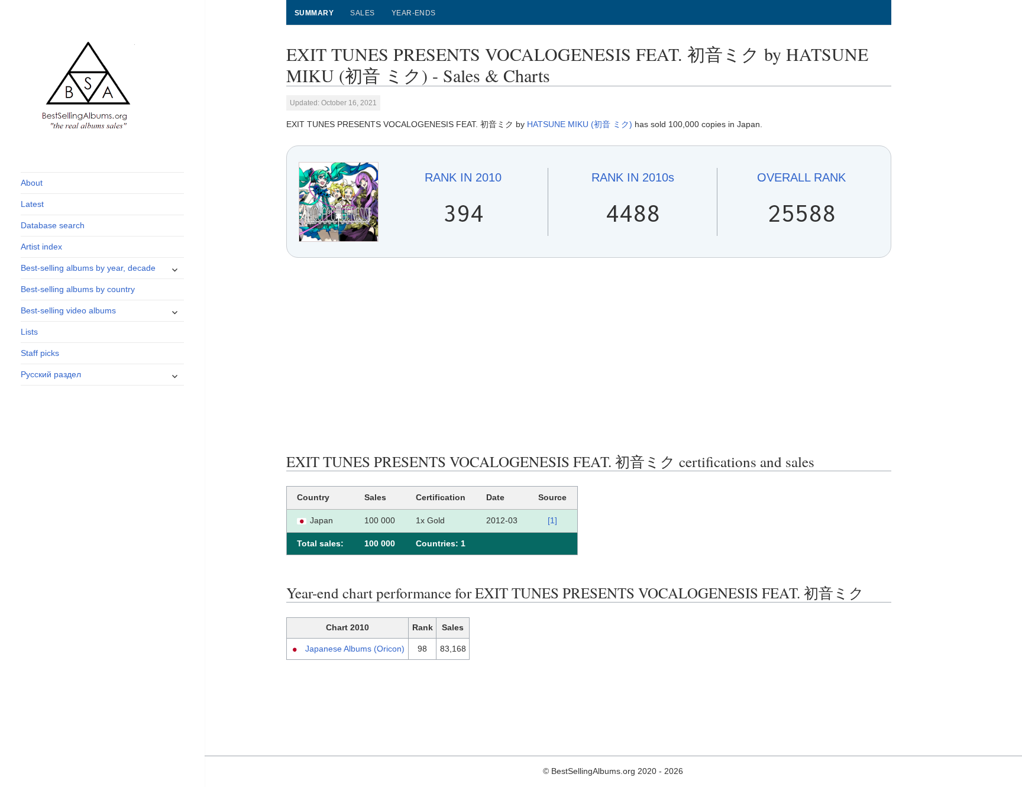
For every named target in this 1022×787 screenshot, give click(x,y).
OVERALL (801, 177)
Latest (32, 204)
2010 (463, 177)
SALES (362, 13)
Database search (53, 225)
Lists (29, 331)
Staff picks (40, 353)
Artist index (41, 246)
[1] (552, 520)
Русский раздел (51, 374)
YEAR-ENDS (414, 13)
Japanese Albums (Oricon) (355, 648)
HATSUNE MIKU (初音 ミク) (579, 124)
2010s (632, 177)
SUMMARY (314, 13)
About (32, 182)
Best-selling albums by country (78, 289)
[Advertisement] (589, 355)
